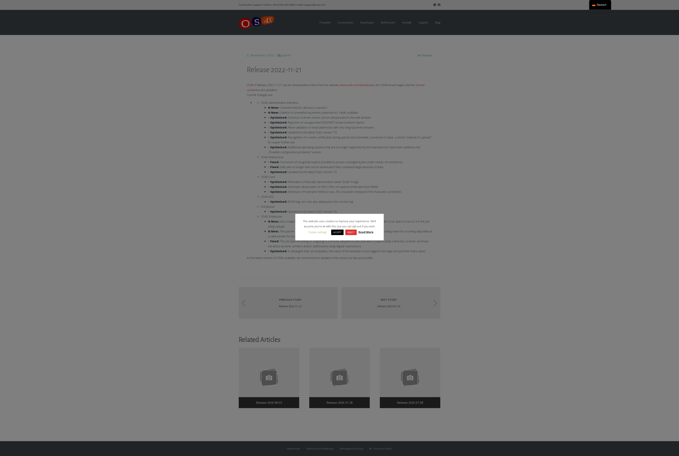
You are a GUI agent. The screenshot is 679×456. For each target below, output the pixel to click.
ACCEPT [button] (337, 232)
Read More (365, 232)
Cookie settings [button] (317, 232)
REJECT (351, 232)
